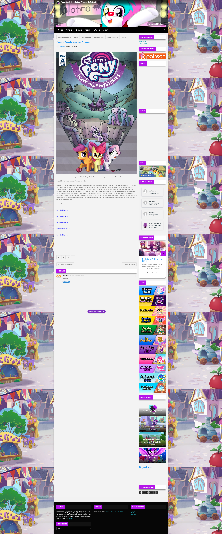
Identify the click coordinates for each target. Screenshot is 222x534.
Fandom (98, 30)
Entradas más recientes (65, 264)
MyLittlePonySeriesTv (155, 223)
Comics (80, 30)
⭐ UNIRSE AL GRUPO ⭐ (147, 175)
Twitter (133, 513)
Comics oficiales (86, 37)
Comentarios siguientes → (96, 311)
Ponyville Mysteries (112, 37)
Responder (66, 281)
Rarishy (65, 275)
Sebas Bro (120, 511)
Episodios (70, 30)
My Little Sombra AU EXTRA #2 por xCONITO (152, 260)
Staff (106, 30)
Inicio (61, 30)
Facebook (133, 511)
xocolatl (124, 37)
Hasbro (71, 518)
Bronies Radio (143, 43)
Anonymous (152, 190)
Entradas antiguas (128, 264)
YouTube (133, 514)
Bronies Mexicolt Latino (64, 37)
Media (88, 30)
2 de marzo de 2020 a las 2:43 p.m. (75, 275)
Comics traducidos (99, 37)
